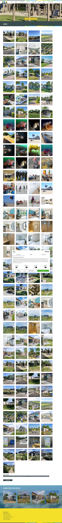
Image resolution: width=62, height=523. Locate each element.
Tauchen (42, 476)
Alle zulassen (43, 270)
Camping (5, 476)
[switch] (26, 267)
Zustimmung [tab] (18, 254)
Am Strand (38, 476)
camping (33, 476)
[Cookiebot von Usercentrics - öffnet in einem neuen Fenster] (45, 251)
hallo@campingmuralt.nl (9, 516)
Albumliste (8, 480)
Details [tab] (31, 254)
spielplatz (10, 476)
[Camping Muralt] (4, 3)
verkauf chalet (15, 476)
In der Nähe (47, 476)
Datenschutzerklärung (7, 519)
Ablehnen (18, 270)
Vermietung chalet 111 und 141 (25, 476)
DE (59, 1)
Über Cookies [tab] (44, 254)
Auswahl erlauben (31, 270)
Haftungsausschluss (6, 518)
